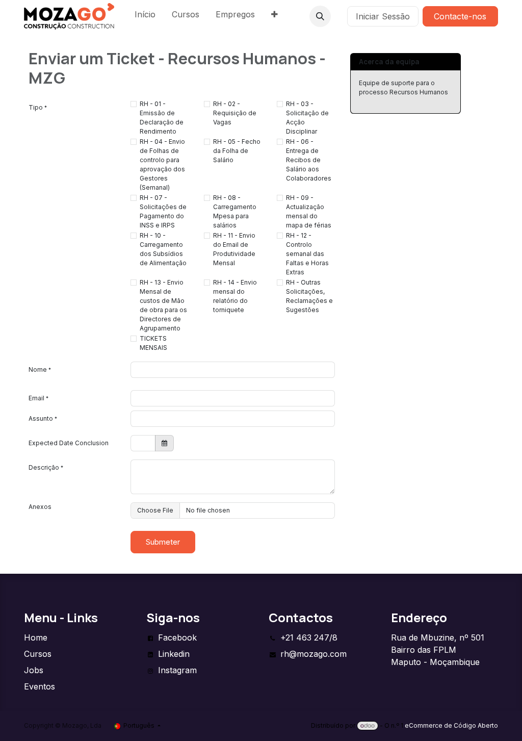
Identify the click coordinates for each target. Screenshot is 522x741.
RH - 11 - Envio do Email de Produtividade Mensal (234, 249)
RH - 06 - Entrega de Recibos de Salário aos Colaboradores (308, 160)
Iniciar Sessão (383, 16)
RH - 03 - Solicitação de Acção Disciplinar (307, 117)
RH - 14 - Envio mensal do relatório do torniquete (235, 296)
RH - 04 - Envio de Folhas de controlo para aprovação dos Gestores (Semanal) (162, 164)
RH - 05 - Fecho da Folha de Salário (236, 151)
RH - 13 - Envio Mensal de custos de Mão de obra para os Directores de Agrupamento (163, 305)
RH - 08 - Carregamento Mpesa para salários (234, 211)
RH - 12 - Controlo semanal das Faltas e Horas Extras (307, 254)
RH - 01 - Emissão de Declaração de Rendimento (162, 117)
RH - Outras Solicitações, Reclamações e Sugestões (309, 296)
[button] (320, 16)
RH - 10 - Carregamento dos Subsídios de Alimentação (163, 249)
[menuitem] (145, 16)
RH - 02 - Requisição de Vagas (234, 113)
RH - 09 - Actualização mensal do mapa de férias (308, 211)
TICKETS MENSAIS (153, 343)
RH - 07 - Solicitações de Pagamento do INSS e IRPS (163, 211)
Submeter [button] (163, 542)
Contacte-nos (460, 16)
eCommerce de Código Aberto (451, 725)
